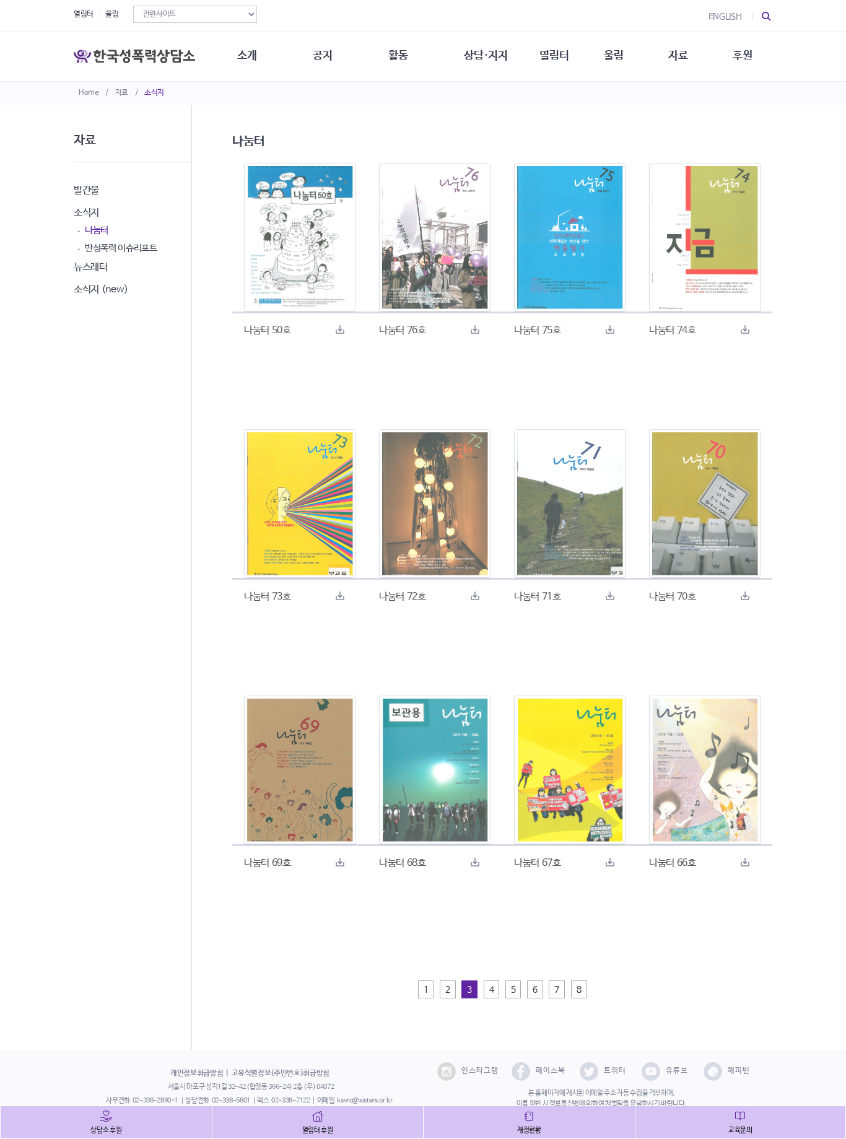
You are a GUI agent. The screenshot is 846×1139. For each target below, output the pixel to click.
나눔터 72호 (402, 597)
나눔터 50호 (267, 330)
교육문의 (740, 1130)
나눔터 (96, 230)
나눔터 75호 (537, 330)
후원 (742, 56)
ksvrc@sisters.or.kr (364, 1100)
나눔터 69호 (267, 863)
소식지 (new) (101, 289)
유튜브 (677, 1071)
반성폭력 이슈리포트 (121, 248)
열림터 (84, 14)
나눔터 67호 (537, 863)
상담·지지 (485, 56)
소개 (246, 56)
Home (89, 93)
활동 (398, 56)
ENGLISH (725, 17)
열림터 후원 (317, 1130)
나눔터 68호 (402, 863)
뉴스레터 (91, 267)
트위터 (615, 1071)
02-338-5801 (231, 1100)
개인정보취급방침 (196, 1073)
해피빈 (739, 1071)
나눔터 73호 (267, 597)
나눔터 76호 (402, 330)
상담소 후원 (105, 1130)
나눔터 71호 (537, 597)
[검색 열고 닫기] (767, 17)
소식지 (154, 93)
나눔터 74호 (672, 330)
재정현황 (529, 1130)
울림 (111, 14)
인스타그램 (480, 1071)
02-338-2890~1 (155, 1100)
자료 (121, 93)
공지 (322, 56)
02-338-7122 (290, 1100)
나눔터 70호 (672, 597)
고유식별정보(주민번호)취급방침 (280, 1073)
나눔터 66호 (672, 863)
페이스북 (550, 1071)
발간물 (86, 190)
